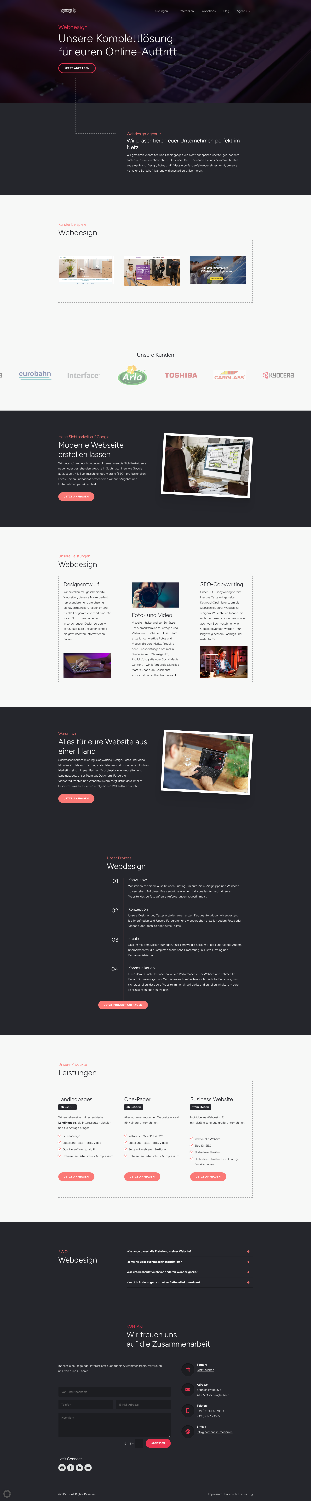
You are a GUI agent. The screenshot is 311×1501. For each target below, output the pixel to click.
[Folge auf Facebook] (71, 1468)
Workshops (209, 11)
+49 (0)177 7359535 (210, 1416)
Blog (226, 11)
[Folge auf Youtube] (88, 1468)
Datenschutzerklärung (238, 1494)
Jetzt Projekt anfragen (123, 1004)
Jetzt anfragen (77, 68)
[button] (7, 1494)
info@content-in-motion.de (215, 1432)
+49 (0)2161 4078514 (210, 1411)
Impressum (215, 1494)
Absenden (158, 1443)
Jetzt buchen (205, 1370)
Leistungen (161, 11)
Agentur (242, 11)
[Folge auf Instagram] (62, 1468)
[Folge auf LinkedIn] (79, 1468)
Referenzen (186, 11)
